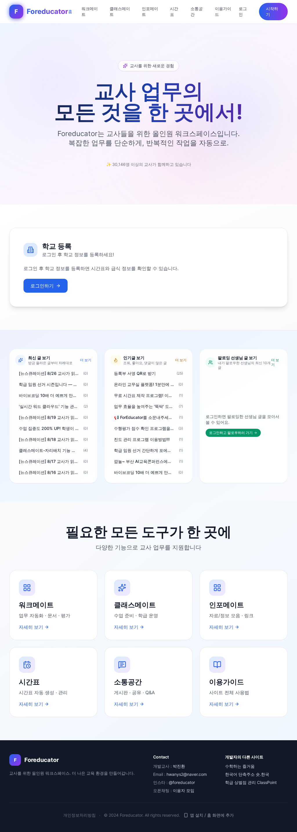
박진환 (179, 766)
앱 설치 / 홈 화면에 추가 (212, 815)
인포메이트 (150, 11)
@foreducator (182, 782)
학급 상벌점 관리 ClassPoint (251, 782)
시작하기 (272, 11)
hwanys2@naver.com (186, 774)
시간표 (174, 11)
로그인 (243, 11)
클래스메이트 (120, 11)
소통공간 (197, 11)
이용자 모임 (183, 790)
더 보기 (85, 360)
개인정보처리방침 (79, 815)
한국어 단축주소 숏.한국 (247, 774)
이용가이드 (223, 11)
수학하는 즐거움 (240, 766)
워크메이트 (90, 11)
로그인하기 (42, 286)
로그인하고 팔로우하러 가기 (231, 432)
